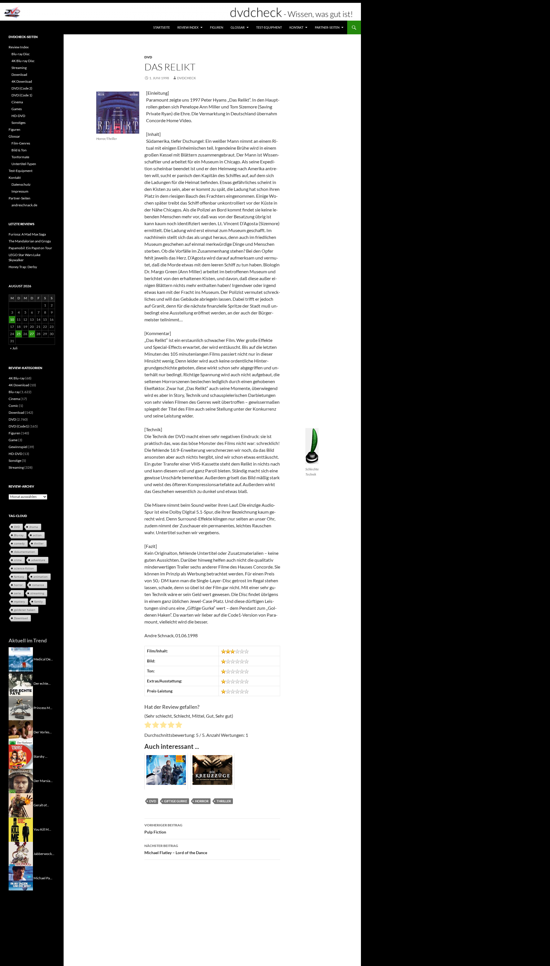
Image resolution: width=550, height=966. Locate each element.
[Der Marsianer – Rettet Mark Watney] (21, 780)
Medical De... (43, 659)
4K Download (21, 81)
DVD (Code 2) (21, 88)
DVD (148, 57)
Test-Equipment (269, 27)
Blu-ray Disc (20, 54)
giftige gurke (175, 801)
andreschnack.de (24, 205)
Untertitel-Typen (23, 164)
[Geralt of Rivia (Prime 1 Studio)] (21, 805)
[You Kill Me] (21, 829)
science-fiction (24, 568)
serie (17, 593)
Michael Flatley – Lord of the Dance (175, 849)
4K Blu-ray (17, 378)
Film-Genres (20, 143)
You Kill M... (42, 829)
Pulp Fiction (163, 828)
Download (19, 74)
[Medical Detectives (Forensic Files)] (21, 659)
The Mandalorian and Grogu (30, 241)
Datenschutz (21, 184)
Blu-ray (14, 392)
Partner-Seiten (327, 27)
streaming (37, 593)
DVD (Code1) (19, 426)
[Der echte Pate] (21, 683)
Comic (13, 405)
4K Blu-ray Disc (23, 61)
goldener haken (24, 610)
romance (38, 585)
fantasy (19, 577)
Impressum (19, 191)
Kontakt (296, 27)
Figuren (216, 27)
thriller (224, 801)
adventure (38, 560)
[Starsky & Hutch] (21, 756)
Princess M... (43, 707)
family (38, 601)
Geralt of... (41, 805)
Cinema (17, 102)
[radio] (147, 725)
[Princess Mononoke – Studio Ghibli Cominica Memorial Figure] (21, 707)
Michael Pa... (43, 878)
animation (41, 577)
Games (16, 109)
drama (33, 527)
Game (13, 440)
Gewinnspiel (18, 447)
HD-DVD (18, 116)
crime (18, 560)
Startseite (161, 27)
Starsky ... (41, 756)
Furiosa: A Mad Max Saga (27, 234)
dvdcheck (186, 78)
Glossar (238, 27)
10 (12, 319)
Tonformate (20, 157)
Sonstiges (18, 122)
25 (19, 334)
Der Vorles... (43, 732)
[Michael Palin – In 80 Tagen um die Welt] (21, 878)
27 (32, 334)
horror (202, 801)
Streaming (19, 68)
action (37, 535)
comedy (19, 543)
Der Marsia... (43, 780)
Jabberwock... (44, 853)
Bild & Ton (19, 150)
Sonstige (15, 460)
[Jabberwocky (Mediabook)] (21, 853)
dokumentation (24, 552)
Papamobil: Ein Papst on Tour (30, 248)
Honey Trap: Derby (23, 267)
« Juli (13, 348)
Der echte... (42, 683)
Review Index (188, 27)
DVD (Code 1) (21, 95)
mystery (19, 601)
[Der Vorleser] (21, 732)
